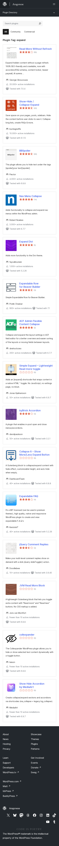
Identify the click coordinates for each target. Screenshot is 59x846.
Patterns (35, 748)
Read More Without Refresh (35, 48)
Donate (36, 767)
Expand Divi (26, 241)
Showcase (36, 734)
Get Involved (37, 757)
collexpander (26, 634)
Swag (35, 772)
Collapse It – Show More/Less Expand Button (34, 453)
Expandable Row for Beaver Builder (29, 285)
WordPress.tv (11, 772)
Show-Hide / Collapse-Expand (29, 103)
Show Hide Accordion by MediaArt (31, 685)
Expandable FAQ (28, 496)
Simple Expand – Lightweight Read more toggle (36, 367)
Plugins (34, 744)
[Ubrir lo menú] (54, 4)
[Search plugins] (40, 23)
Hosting (7, 744)
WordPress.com (12, 781)
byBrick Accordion (30, 410)
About (6, 734)
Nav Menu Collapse (30, 196)
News (6, 739)
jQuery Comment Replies (33, 544)
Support (7, 762)
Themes (35, 739)
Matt (6, 786)
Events (34, 762)
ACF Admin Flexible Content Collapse (30, 323)
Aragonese (14, 808)
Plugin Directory (10, 12)
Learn (5, 757)
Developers (8, 767)
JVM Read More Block (32, 585)
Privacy (6, 748)
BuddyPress (10, 796)
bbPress (8, 791)
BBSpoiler (24, 150)
